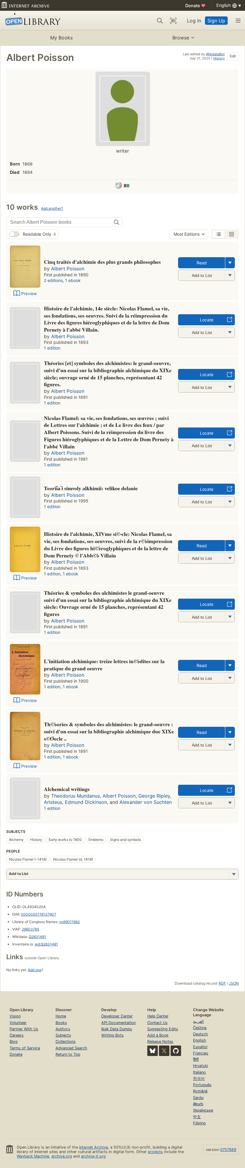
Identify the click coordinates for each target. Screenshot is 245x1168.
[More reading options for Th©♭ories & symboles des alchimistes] (230, 744)
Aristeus (53, 802)
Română (200, 1091)
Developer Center (117, 1016)
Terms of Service (25, 1048)
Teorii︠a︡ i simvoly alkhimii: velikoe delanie (91, 488)
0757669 (228, 1149)
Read (202, 262)
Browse (180, 38)
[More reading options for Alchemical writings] (230, 802)
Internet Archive (93, 1147)
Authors (63, 1029)
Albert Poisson (67, 269)
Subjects (63, 1035)
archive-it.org (93, 1156)
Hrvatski (200, 1065)
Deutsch (200, 1034)
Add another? (52, 208)
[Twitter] (164, 1051)
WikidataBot (215, 54)
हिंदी (196, 1059)
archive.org (61, 1156)
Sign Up (216, 21)
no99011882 (69, 921)
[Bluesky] (152, 1051)
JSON (234, 983)
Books (61, 1022)
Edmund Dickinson (86, 802)
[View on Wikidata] (126, 186)
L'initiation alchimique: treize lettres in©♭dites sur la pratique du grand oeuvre (104, 664)
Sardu (198, 1097)
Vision (15, 1016)
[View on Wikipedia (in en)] (118, 186)
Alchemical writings (67, 789)
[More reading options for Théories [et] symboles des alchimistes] (230, 387)
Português (202, 1085)
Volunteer (18, 1022)
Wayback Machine (33, 1156)
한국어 (199, 1078)
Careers (17, 1035)
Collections (66, 1041)
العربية (198, 1021)
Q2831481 (37, 936)
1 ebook (73, 280)
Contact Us (157, 1022)
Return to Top (68, 1054)
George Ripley (154, 796)
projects (155, 1151)
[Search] (159, 20)
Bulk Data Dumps (116, 1029)
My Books (61, 38)
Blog (14, 1041)
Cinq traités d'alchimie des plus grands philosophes (102, 262)
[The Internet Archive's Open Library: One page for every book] (31, 20)
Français (200, 1053)
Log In (194, 21)
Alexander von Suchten (146, 802)
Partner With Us (24, 1029)
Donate (195, 5)
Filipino (199, 1123)
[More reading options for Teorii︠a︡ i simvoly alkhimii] (230, 501)
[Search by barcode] (173, 20)
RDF (222, 983)
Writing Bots (112, 1035)
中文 (197, 1117)
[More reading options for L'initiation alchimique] (230, 677)
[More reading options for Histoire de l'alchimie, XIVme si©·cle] (230, 558)
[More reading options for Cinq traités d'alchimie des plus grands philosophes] (230, 275)
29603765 (30, 929)
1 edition (52, 347)
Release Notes (160, 1041)
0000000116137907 (38, 914)
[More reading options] (230, 262)
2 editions (53, 280)
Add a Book (158, 1035)
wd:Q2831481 (46, 944)
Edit (233, 56)
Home (61, 1016)
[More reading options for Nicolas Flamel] (230, 445)
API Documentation (118, 1022)
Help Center (158, 1016)
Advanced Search (71, 1048)
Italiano (199, 1072)
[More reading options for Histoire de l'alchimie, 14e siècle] (230, 332)
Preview (29, 293)
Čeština (199, 1028)
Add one (35, 970)
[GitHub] (176, 1051)
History (219, 58)
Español (200, 1047)
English (199, 1040)
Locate (206, 319)
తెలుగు (198, 1104)
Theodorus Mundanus (75, 796)
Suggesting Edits (162, 1029)
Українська (203, 1110)
